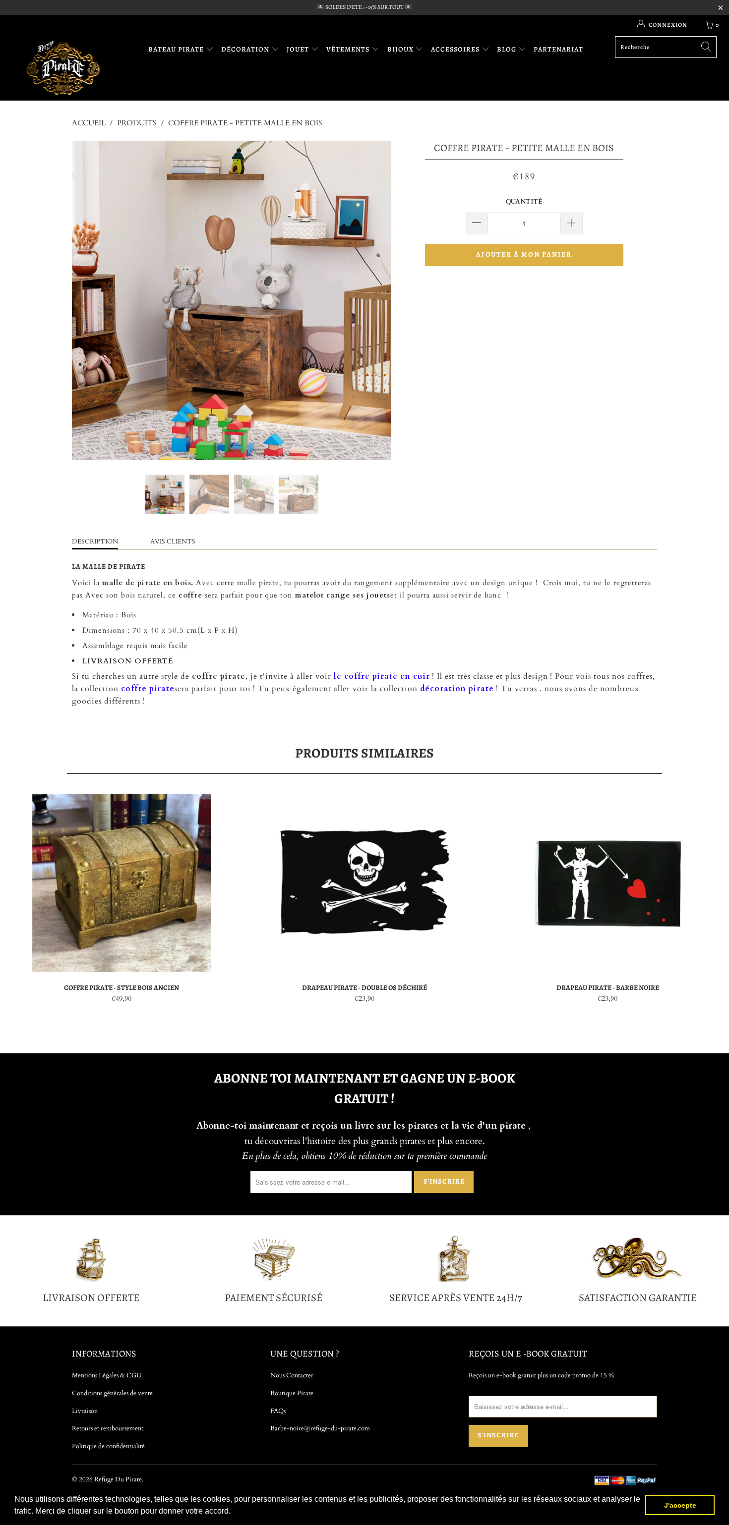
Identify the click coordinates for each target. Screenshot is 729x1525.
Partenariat (558, 49)
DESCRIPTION (95, 541)
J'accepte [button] (680, 1505)
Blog (507, 49)
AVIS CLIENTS (172, 541)
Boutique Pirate (291, 1393)
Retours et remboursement (107, 1428)
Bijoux (401, 49)
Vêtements (348, 49)
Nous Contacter (291, 1375)
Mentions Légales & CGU (107, 1375)
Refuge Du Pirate (118, 1479)
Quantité (524, 201)
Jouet (299, 49)
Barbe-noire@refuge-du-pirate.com (320, 1428)
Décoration (246, 49)
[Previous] (89, 300)
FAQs (278, 1411)
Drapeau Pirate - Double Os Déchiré (364, 883)
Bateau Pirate (177, 49)
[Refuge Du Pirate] (63, 68)
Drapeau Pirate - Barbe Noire (607, 883)
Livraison (85, 1411)
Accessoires (456, 49)
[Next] (374, 300)
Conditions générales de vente (112, 1393)
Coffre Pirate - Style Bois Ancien (121, 883)
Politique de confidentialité (108, 1446)
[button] (234, 1512)
